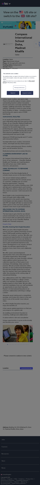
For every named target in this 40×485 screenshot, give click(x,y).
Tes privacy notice (12, 82)
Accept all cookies (27, 93)
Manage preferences (19, 87)
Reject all (13, 93)
